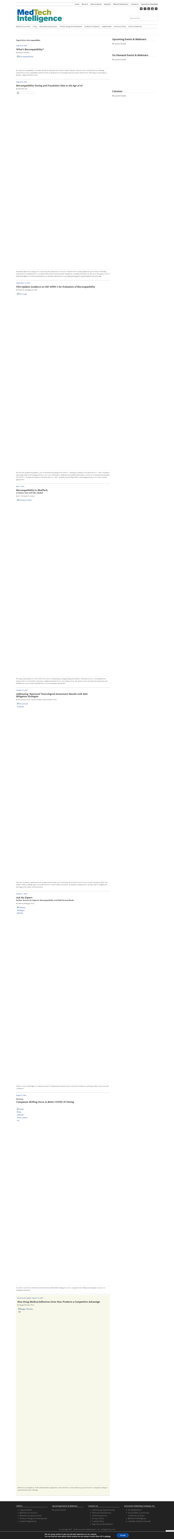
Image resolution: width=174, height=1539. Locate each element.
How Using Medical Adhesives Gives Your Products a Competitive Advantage (58, 1302)
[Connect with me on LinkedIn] (148, 8)
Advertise (107, 4)
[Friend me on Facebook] (145, 8)
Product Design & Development (71, 26)
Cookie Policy (98, 1521)
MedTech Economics (23, 26)
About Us (85, 4)
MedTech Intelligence (137, 1518)
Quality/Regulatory (28, 1521)
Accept (122, 1535)
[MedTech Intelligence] (39, 19)
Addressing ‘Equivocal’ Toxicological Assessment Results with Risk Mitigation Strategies (51, 695)
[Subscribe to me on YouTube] (152, 8)
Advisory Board (95, 4)
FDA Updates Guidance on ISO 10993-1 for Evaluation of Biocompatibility (56, 287)
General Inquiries (99, 1516)
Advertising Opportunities (103, 1510)
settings (108, 1536)
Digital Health (107, 26)
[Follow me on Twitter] (141, 8)
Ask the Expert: (45, 898)
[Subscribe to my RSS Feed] (156, 8)
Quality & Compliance (92, 26)
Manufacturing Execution (48, 26)
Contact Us (134, 4)
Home (77, 4)
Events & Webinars (135, 26)
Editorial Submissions (120, 4)
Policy (35, 26)
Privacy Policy (98, 1518)
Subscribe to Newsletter (149, 4)
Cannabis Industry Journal (139, 1521)
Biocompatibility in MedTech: (32, 491)
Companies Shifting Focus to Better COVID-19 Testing (45, 1102)
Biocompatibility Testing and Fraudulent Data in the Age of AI (49, 85)
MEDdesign (19, 1099)
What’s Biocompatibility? (29, 49)
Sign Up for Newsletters (102, 1524)
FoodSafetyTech (135, 1510)
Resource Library (120, 26)
